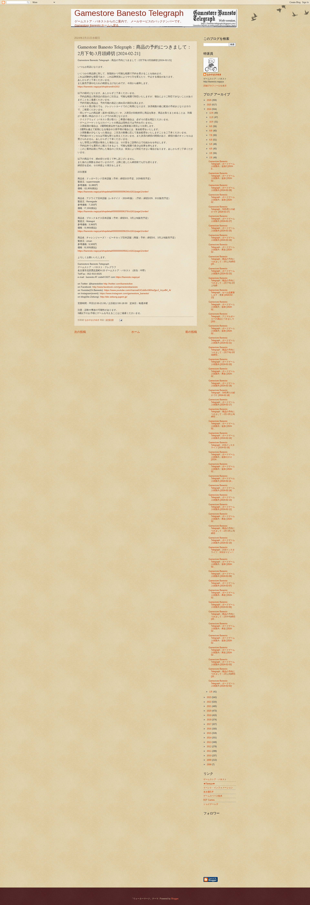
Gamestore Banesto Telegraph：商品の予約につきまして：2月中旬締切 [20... (222, 615)
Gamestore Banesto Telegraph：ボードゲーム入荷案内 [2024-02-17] (222, 402)
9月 (211, 126)
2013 (209, 742)
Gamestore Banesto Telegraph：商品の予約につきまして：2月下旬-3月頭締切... (222, 351)
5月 (211, 144)
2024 (209, 109)
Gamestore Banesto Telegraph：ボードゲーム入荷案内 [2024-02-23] (222, 271)
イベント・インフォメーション (218, 787)
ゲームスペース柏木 (212, 796)
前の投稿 (191, 331)
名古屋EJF (208, 792)
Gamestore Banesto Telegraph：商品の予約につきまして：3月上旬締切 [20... (222, 260)
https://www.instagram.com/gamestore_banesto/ (124, 293)
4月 (211, 148)
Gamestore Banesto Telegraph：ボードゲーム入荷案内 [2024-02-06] (222, 604)
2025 (209, 104)
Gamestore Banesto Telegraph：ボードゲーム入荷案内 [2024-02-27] (222, 218)
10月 (211, 122)
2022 (209, 702)
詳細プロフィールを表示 (215, 85)
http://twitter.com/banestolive (118, 284)
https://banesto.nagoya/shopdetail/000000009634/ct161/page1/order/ (113, 191)
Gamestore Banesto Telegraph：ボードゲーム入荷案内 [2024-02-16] (222, 435)
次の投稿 (80, 331)
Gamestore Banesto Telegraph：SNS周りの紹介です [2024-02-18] (222, 392)
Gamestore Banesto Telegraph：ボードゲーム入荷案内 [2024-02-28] (222, 187)
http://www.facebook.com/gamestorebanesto (115, 287)
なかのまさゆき (214, 74)
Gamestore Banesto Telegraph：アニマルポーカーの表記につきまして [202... (222, 317)
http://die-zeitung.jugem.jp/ (113, 297)
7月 (211, 135)
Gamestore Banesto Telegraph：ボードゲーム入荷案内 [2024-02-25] (222, 228)
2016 (209, 728)
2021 (209, 706)
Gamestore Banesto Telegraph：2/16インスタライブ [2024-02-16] (222, 445)
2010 (209, 755)
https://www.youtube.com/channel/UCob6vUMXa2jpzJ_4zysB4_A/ (137, 290)
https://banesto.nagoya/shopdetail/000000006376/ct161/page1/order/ (113, 211)
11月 (211, 117)
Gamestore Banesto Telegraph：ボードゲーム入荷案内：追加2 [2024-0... (222, 165)
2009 (209, 760)
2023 (209, 697)
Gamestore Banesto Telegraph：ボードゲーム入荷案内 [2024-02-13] (222, 497)
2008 (209, 764)
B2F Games (209, 800)
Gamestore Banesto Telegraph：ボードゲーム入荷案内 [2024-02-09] (222, 573)
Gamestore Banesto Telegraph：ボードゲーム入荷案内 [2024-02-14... (222, 478)
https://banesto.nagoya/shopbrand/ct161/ (99, 86)
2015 (209, 733)
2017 (209, 724)
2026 (209, 100)
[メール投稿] (120, 320)
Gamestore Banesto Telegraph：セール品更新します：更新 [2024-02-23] (222, 294)
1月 (211, 691)
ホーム (135, 331)
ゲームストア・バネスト (215, 779)
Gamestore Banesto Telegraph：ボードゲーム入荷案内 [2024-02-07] (222, 583)
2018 (209, 719)
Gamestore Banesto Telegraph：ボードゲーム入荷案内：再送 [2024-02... (222, 248)
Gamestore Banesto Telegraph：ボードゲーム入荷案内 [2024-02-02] (222, 683)
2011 (209, 751)
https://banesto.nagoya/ (128, 277)
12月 (211, 113)
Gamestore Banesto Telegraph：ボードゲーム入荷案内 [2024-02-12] (222, 507)
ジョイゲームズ (210, 804)
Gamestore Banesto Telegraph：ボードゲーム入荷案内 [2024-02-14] (222, 488)
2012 (209, 746)
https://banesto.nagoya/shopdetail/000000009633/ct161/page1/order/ (113, 231)
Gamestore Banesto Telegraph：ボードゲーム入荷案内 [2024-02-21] (222, 340)
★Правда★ (209, 783)
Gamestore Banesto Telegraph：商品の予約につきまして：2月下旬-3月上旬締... (222, 282)
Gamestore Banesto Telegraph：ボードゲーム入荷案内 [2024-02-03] (222, 662)
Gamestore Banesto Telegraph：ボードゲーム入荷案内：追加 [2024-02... (222, 177)
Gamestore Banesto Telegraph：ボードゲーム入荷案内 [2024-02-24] (222, 237)
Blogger (174, 898)
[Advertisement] (236, 859)
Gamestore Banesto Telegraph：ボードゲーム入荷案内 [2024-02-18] (222, 383)
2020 (209, 711)
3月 (211, 153)
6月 (211, 140)
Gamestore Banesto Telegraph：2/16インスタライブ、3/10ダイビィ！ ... (222, 551)
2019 (209, 715)
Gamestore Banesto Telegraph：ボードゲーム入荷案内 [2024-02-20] (222, 362)
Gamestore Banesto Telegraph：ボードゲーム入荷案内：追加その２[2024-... (222, 456)
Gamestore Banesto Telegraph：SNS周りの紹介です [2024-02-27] (222, 209)
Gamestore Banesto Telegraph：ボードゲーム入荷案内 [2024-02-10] (222, 540)
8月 (211, 130)
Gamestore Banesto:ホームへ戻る (97, 25)
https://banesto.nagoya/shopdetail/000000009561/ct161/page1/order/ (113, 251)
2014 (209, 737)
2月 (211, 157)
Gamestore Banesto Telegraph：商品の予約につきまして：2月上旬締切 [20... (222, 672)
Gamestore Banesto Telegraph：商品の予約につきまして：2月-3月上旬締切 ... (222, 413)
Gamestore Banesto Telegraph (129, 13)
